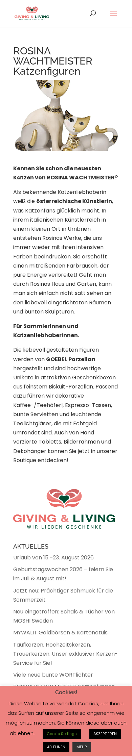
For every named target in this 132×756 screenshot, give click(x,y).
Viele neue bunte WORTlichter (53, 675)
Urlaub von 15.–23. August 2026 (53, 557)
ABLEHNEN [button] (56, 747)
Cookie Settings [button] (62, 733)
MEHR (81, 747)
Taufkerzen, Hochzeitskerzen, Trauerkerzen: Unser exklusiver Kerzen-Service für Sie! (65, 654)
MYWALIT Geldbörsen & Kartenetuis (60, 632)
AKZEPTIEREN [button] (105, 733)
